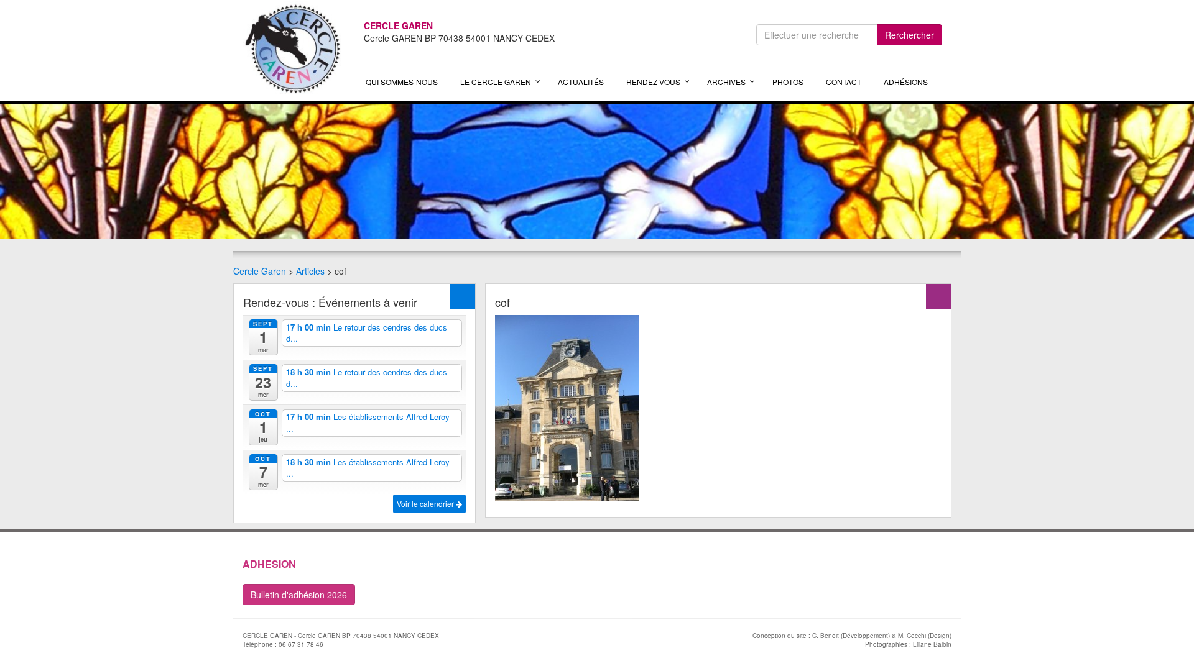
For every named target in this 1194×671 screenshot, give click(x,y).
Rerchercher (909, 35)
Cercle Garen (259, 271)
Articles (310, 271)
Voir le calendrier (426, 503)
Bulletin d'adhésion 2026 (299, 594)
